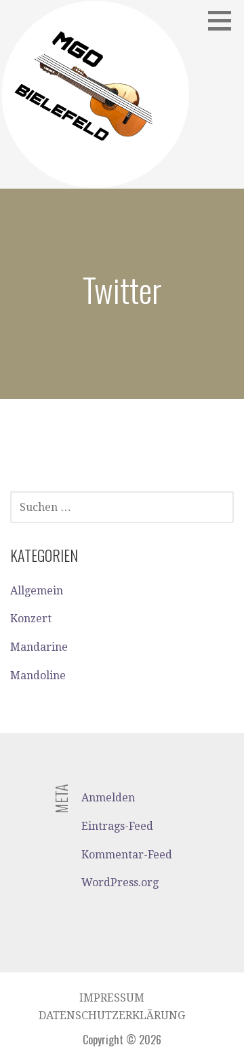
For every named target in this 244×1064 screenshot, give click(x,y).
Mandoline (38, 675)
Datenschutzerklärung (112, 1015)
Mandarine (39, 647)
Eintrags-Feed (117, 826)
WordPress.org (120, 882)
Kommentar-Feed (126, 854)
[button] (224, 20)
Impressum (111, 997)
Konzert (31, 618)
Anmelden (108, 797)
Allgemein (36, 590)
